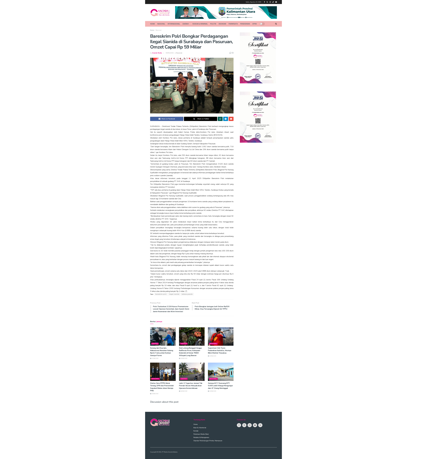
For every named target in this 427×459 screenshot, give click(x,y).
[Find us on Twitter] (267, 2)
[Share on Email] (231, 119)
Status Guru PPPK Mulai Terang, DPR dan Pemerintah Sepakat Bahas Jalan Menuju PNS (162, 387)
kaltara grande (187, 294)
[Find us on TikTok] (273, 2)
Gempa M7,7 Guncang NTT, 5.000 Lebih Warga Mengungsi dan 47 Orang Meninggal (220, 385)
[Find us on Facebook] (264, 2)
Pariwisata (233, 24)
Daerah (185, 24)
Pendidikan (245, 24)
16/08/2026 (212, 391)
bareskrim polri (161, 294)
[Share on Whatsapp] (220, 119)
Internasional (174, 24)
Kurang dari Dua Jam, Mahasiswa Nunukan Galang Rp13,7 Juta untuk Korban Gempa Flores (161, 352)
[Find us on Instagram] (270, 2)
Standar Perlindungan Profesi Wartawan (207, 441)
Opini (254, 24)
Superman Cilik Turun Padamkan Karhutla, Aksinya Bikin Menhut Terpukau (219, 350)
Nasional (161, 24)
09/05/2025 (170, 53)
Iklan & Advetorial (199, 428)
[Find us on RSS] (260, 425)
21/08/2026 (154, 358)
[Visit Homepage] (161, 12)
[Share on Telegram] (225, 119)
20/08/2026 (183, 358)
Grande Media (157, 53)
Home (152, 24)
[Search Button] (276, 24)
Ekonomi (222, 24)
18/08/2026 (183, 391)
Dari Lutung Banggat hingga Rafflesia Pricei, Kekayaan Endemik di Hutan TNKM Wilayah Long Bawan (190, 352)
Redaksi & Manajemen (201, 437)
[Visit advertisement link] (226, 12)
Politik (213, 24)
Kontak (195, 431)
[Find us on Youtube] (276, 2)
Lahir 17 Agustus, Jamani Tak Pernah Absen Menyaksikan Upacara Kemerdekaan (190, 385)
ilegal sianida (174, 294)
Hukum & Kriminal (200, 24)
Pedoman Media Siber (201, 434)
